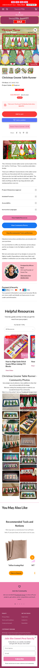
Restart (13, 157)
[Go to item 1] (5, 71)
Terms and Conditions (8, 620)
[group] (19, 20)
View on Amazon (16, 573)
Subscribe (19, 659)
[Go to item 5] (30, 71)
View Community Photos (19, 225)
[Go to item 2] (11, 71)
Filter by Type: (19, 325)
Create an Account (7, 623)
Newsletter (25, 623)
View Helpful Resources (19, 218)
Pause (6, 157)
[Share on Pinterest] (23, 132)
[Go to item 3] (17, 71)
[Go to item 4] (24, 71)
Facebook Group (20, 595)
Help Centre (25, 617)
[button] (19, 120)
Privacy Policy (5, 617)
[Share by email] (27, 132)
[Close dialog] (35, 637)
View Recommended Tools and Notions (19, 233)
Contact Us (24, 620)
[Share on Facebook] (16, 132)
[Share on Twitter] (20, 132)
